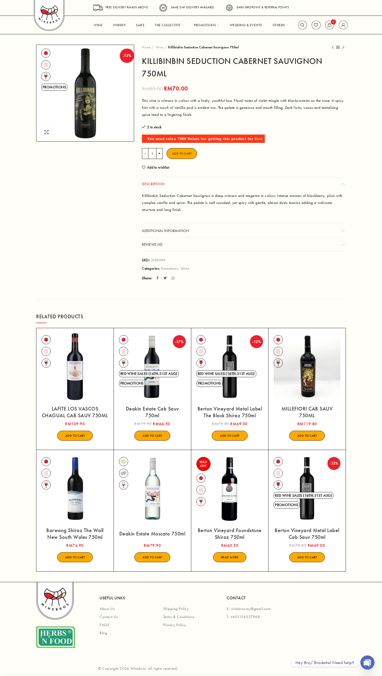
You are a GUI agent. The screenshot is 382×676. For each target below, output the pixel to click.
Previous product (332, 47)
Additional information (165, 230)
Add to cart (182, 153)
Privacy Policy (174, 624)
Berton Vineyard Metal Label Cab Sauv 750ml (307, 533)
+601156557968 (245, 616)
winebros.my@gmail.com (251, 608)
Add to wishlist (158, 167)
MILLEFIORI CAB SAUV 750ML (307, 412)
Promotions (169, 268)
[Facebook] (158, 278)
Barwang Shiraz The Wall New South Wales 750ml (75, 533)
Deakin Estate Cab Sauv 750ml (152, 412)
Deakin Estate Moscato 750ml (152, 533)
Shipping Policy (176, 608)
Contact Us (109, 616)
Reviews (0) (152, 244)
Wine (159, 47)
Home (146, 47)
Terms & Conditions (178, 616)
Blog (103, 632)
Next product (343, 47)
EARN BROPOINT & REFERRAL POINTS (263, 7)
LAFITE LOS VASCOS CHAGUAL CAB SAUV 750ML (75, 412)
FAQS (104, 624)
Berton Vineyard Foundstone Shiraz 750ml (230, 533)
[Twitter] (166, 278)
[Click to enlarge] (46, 132)
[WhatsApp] (174, 278)
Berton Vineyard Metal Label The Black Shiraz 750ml (229, 412)
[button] (75, 436)
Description (153, 184)
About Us (107, 608)
